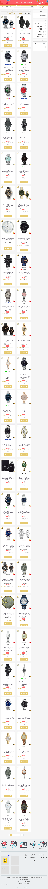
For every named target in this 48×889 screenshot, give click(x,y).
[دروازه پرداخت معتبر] (5, 860)
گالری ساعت (25, 854)
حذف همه (36, 11)
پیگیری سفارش (44, 855)
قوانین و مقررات (32, 857)
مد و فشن (16, 10)
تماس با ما (25, 859)
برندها (26, 855)
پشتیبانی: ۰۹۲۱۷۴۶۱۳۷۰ (41, 5)
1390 (22, 835)
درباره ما (26, 857)
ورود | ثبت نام (8, 6)
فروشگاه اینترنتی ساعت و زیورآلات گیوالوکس (25, 10)
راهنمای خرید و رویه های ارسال (42, 854)
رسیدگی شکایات (32, 859)
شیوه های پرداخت (44, 857)
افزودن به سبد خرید (24, 45)
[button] (46, 2)
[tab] (40, 11)
